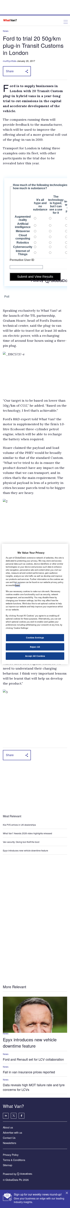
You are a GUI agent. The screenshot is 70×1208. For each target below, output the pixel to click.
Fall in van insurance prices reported (29, 1072)
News (5, 30)
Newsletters (9, 1143)
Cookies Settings (35, 637)
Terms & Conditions (14, 1160)
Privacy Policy (10, 1154)
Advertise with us (12, 1132)
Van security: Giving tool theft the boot (21, 841)
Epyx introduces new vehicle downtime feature (25, 850)
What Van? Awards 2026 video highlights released (27, 833)
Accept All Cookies (35, 656)
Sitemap (7, 1165)
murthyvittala (9, 61)
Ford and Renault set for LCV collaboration (33, 1059)
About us (8, 1127)
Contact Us (9, 1138)
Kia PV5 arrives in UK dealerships (19, 824)
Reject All (35, 646)
